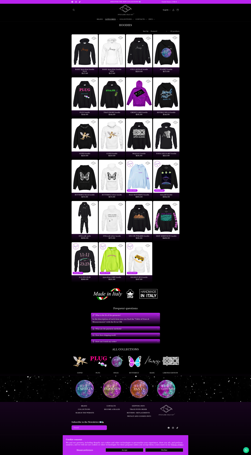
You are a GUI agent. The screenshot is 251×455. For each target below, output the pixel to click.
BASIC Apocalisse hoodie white (111, 70)
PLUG (98, 373)
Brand (84, 406)
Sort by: (146, 31)
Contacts (111, 406)
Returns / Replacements (138, 413)
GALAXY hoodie (166, 195)
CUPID (79, 373)
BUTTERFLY (134, 373)
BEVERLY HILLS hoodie (166, 112)
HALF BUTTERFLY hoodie (139, 195)
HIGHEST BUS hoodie (139, 277)
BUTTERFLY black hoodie (85, 195)
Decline (164, 450)
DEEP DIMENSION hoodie (166, 236)
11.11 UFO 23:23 (85, 277)
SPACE (116, 373)
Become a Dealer (112, 409)
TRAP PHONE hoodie (112, 112)
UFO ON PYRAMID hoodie (139, 236)
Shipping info (138, 406)
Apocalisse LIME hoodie (112, 277)
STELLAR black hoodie (139, 69)
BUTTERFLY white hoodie (112, 195)
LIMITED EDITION (170, 373)
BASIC (152, 373)
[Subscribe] (104, 427)
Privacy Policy (177, 445)
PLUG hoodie (85, 112)
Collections (84, 409)
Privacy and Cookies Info (139, 416)
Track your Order (138, 409)
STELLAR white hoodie (112, 236)
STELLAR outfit (85, 236)
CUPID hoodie (84, 154)
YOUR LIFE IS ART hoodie (166, 154)
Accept (124, 450)
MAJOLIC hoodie (139, 154)
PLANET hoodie (166, 69)
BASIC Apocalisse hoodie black (84, 70)
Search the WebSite (84, 413)
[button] (74, 10)
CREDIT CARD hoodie (139, 112)
